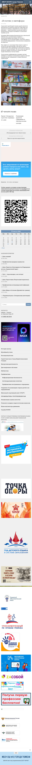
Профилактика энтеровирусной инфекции (15, 285)
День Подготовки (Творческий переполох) (15, 279)
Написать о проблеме (11, 173)
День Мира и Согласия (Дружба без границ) (16, 290)
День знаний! (6, 256)
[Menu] (30, 2)
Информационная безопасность (12, 377)
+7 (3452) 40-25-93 (6, 316)
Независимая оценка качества (10, 399)
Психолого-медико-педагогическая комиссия (15, 403)
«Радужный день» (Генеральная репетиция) (16, 295)
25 (8, 244)
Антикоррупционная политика (12, 381)
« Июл (3, 248)
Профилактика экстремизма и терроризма (15, 384)
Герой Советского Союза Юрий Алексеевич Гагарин (14, 359)
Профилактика (5, 374)
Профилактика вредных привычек (13, 262)
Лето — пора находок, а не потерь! (12, 274)
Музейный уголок (7, 352)
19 (12, 242)
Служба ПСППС (5, 410)
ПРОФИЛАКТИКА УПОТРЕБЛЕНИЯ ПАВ (13, 396)
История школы (6, 349)
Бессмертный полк (7, 355)
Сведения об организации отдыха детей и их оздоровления (15, 388)
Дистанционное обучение (9, 367)
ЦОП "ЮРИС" (25, 760)
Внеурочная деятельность (9, 364)
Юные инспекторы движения (10, 406)
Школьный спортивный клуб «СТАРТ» (13, 393)
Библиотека (4, 371)
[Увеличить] (29, 324)
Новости (4, 16)
